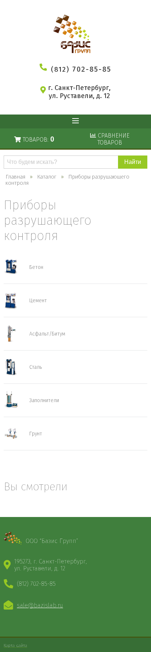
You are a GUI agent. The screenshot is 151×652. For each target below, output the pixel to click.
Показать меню (75, 121)
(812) (81, 69)
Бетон (36, 267)
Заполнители (44, 400)
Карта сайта (15, 645)
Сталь (35, 367)
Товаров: (37, 139)
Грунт (35, 434)
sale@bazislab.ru (40, 605)
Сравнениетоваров (112, 139)
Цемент (38, 300)
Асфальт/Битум (47, 334)
